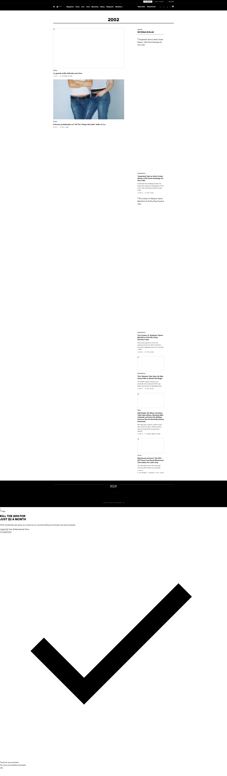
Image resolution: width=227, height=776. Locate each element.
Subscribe (141, 6)
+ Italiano (171, 1)
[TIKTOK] (115, 492)
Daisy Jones (65, 127)
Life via (139, 455)
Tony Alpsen (150, 192)
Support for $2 (4, 529)
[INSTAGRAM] (112, 492)
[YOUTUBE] (119, 492)
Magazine (70, 7)
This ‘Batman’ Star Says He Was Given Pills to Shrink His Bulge (150, 377)
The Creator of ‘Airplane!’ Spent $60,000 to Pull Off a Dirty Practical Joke (150, 337)
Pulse (77, 7)
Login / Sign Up (159, 1)
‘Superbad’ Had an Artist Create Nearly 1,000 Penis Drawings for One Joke (150, 178)
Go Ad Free (148, 1)
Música (55, 70)
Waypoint (110, 7)
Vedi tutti (139, 29)
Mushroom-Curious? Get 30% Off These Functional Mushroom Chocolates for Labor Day (150, 460)
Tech (88, 7)
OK (1, 768)
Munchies (95, 7)
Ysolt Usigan (160, 472)
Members (118, 7)
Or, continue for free (6, 532)
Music (102, 7)
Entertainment (141, 173)
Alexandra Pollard (67, 76)
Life (82, 7)
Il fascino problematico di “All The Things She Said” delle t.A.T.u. (79, 124)
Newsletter (151, 6)
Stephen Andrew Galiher (153, 434)
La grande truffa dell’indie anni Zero (67, 73)
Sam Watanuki (143, 472)
